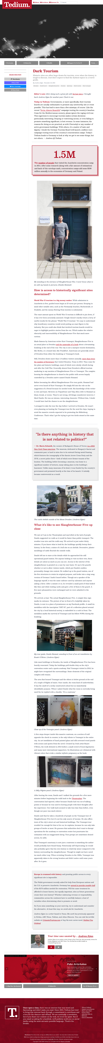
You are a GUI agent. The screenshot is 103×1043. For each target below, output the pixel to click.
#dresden (36, 86)
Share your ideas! (87, 1011)
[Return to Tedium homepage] (17, 4)
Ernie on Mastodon (87, 1017)
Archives (45, 2)
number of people (46, 162)
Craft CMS (50, 1039)
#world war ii (43, 86)
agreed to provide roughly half (83, 885)
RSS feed (84, 1016)
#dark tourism (77, 86)
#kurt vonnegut (87, 86)
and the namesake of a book (67, 344)
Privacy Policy (86, 1012)
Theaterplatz (77, 798)
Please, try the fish (65, 1041)
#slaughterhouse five (54, 86)
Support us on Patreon (88, 1009)
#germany (69, 86)
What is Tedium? (86, 1007)
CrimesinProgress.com (51, 920)
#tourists (63, 86)
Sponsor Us (55, 2)
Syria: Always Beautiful (50, 110)
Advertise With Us (87, 1014)
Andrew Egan (85, 936)
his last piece (78, 94)
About (36, 2)
